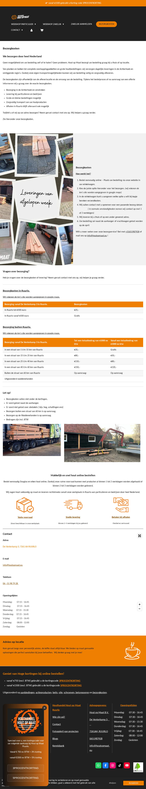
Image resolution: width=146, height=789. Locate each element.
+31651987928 (132, 232)
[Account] (31, 30)
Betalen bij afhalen (121, 517)
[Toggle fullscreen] (139, 536)
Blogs (55, 738)
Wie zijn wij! (58, 717)
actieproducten (43, 692)
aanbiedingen (27, 692)
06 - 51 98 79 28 (10, 583)
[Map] (99, 572)
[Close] (44, 708)
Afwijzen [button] (112, 783)
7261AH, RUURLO (99, 731)
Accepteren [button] (133, 783)
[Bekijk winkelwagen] (41, 30)
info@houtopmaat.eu (97, 236)
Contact (56, 724)
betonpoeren (82, 692)
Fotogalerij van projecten (65, 731)
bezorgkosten (99, 692)
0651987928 (96, 738)
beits (55, 692)
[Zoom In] (139, 604)
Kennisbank (58, 746)
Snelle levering (73, 517)
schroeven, (70, 692)
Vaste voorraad (25, 517)
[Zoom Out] (139, 609)
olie (61, 692)
